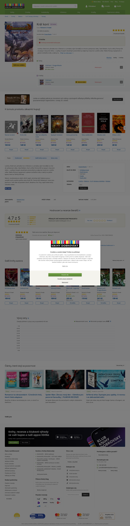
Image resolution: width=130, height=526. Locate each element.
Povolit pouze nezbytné (65, 278)
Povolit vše (65, 275)
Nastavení (65, 282)
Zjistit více (65, 266)
